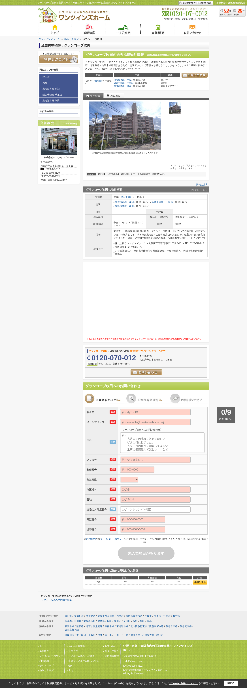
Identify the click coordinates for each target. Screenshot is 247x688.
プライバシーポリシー (112, 539)
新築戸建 (73, 651)
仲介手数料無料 (76, 646)
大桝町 (127, 621)
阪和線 (80, 626)
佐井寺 (68, 621)
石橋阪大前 (148, 635)
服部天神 (135, 635)
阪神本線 (109, 626)
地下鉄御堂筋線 (94, 626)
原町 (100, 81)
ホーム (42, 646)
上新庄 (91, 635)
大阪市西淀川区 (106, 616)
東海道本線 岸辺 (51, 88)
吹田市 (95, 81)
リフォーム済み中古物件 (81, 655)
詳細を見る (200, 582)
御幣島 (101, 621)
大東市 (157, 616)
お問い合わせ (112, 646)
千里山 (130, 83)
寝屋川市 (79, 616)
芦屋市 (148, 616)
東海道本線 (119, 79)
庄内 (126, 635)
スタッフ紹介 (112, 651)
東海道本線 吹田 (51, 100)
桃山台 (159, 635)
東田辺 (117, 621)
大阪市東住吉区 (134, 616)
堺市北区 (90, 616)
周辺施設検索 (112, 655)
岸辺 (129, 79)
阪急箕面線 (186, 626)
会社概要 (44, 651)
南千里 (108, 635)
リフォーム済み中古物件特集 (56, 600)
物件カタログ (46, 670)
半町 (142, 621)
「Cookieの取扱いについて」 (183, 683)
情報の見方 (202, 184)
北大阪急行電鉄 (139, 626)
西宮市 (120, 616)
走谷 (149, 621)
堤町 (109, 621)
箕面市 (167, 616)
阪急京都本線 (72, 629)
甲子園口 (81, 635)
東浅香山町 (89, 621)
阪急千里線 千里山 (52, 94)
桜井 (100, 635)
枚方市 (176, 616)
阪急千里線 (119, 83)
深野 (135, 621)
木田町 (77, 621)
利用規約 (91, 539)
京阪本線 (69, 626)
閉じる (231, 683)
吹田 (129, 86)
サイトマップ (46, 665)
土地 (70, 670)
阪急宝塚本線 (156, 626)
